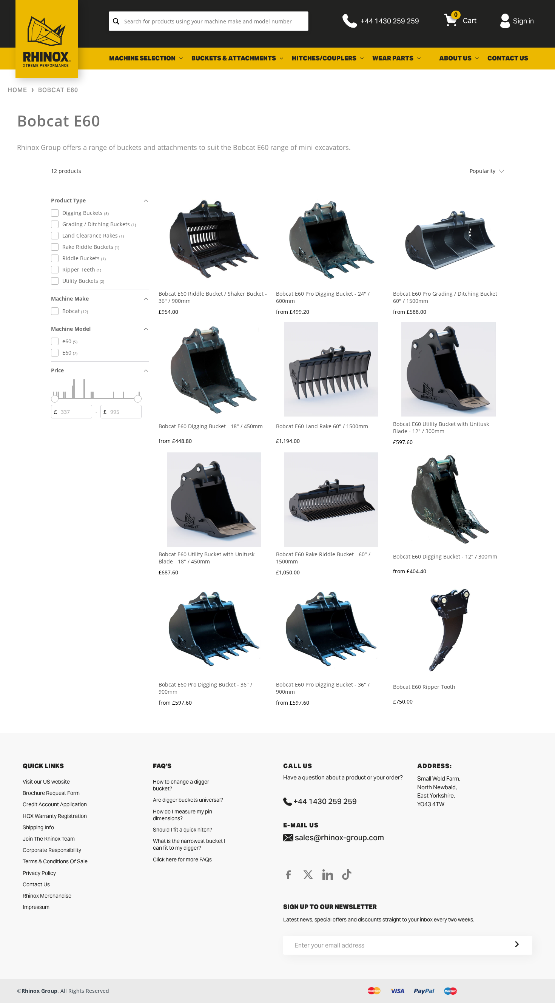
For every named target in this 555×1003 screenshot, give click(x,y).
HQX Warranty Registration (55, 816)
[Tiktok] (347, 874)
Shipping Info (38, 827)
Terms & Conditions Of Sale (55, 861)
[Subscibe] (507, 945)
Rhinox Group (39, 990)
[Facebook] (288, 874)
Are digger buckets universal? (188, 799)
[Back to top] (8, 991)
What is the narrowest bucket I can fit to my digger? (189, 844)
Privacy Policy (39, 873)
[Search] (116, 21)
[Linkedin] (327, 874)
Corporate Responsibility (52, 850)
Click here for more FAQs (182, 859)
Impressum (36, 907)
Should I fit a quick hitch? (182, 829)
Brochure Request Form (51, 793)
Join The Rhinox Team (49, 838)
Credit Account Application (55, 804)
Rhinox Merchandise (47, 895)
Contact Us (36, 884)
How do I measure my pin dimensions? (182, 815)
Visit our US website (46, 781)
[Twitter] (308, 874)
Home (17, 90)
